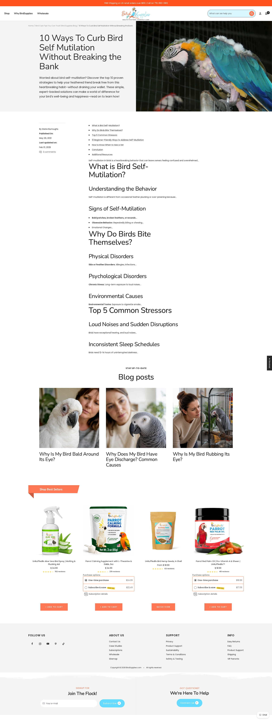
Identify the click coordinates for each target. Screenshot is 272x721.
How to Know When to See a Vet (108, 144)
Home (30, 26)
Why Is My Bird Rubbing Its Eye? (201, 457)
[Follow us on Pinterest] (56, 644)
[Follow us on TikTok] (63, 644)
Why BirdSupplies (23, 13)
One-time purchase (98, 580)
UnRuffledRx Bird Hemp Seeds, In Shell (163, 561)
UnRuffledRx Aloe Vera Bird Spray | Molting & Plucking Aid (54, 563)
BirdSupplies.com (133, 667)
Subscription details (98, 594)
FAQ (229, 646)
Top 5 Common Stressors (104, 135)
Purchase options (91, 575)
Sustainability (172, 650)
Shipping (232, 654)
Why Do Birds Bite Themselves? (107, 130)
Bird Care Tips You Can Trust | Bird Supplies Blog (56, 26)
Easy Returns (234, 641)
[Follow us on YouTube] (48, 644)
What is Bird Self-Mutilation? (106, 125)
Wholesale (43, 13)
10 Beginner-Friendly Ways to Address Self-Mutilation (118, 140)
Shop (6, 13)
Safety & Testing (174, 658)
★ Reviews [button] (269, 363)
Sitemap (113, 658)
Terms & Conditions (176, 654)
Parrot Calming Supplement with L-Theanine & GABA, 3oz (109, 563)
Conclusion (97, 149)
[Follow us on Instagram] (40, 644)
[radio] (86, 580)
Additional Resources (102, 154)
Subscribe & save (101, 587)
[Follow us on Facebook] (32, 644)
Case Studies (115, 646)
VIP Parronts (233, 658)
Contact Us (114, 641)
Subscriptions (115, 650)
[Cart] (266, 13)
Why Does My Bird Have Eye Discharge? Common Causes (131, 459)
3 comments (49, 151)
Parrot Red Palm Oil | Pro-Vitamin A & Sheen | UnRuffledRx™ (218, 563)
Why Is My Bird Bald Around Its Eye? (69, 457)
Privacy (169, 641)
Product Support (174, 646)
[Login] (260, 13)
